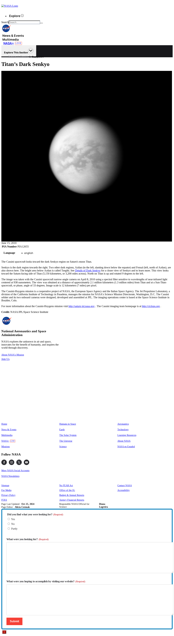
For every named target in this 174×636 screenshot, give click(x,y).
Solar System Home (53, 57)
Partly (14, 528)
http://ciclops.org (151, 306)
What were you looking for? (27, 539)
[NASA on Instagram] (11, 462)
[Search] (41, 23)
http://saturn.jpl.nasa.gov (81, 306)
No (13, 523)
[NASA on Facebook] (4, 462)
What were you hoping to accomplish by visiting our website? (45, 581)
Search (5, 22)
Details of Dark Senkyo (87, 270)
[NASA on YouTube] (26, 462)
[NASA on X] (19, 462)
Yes (13, 519)
